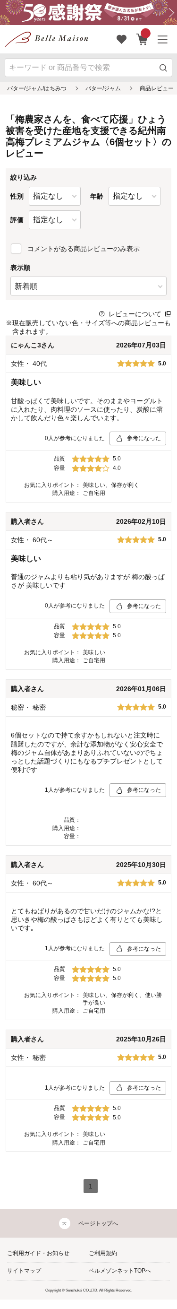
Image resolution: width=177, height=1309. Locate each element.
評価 (17, 220)
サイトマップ (24, 1270)
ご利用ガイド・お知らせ (38, 1253)
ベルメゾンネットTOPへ (120, 1270)
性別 (17, 196)
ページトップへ (98, 1223)
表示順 (20, 267)
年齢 (96, 196)
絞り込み (23, 177)
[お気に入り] (122, 39)
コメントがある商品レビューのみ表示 (83, 248)
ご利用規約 (103, 1253)
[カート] (142, 39)
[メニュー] (163, 39)
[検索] (163, 68)
